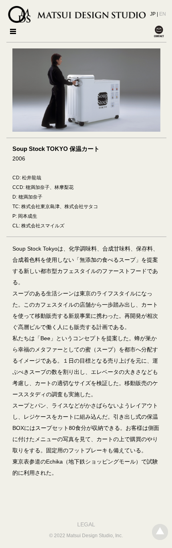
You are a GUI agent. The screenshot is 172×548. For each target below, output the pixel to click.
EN (162, 14)
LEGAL (86, 524)
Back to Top (160, 532)
